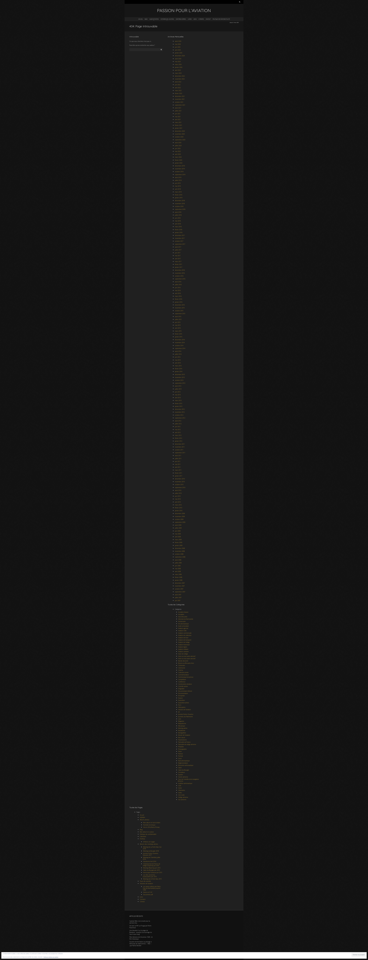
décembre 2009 (180, 513)
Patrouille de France (184, 742)
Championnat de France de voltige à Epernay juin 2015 (151, 864)
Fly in (179, 705)
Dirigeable (181, 689)
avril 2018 (178, 224)
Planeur (180, 754)
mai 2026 (178, 44)
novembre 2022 (180, 79)
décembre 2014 (180, 340)
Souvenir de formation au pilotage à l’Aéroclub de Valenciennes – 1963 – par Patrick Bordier (140, 943)
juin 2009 (177, 531)
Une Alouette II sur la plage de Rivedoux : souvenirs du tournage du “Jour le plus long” (140, 932)
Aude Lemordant (183, 626)
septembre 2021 (180, 105)
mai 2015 (178, 325)
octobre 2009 (179, 519)
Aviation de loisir (183, 638)
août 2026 (178, 41)
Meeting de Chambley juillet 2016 (151, 858)
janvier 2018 (178, 232)
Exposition (181, 700)
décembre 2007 (180, 583)
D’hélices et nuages (149, 842)
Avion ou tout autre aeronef (186, 658)
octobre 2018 (179, 206)
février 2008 (178, 577)
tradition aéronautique (185, 783)
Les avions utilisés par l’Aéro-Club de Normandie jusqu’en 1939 (152, 888)
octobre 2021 (179, 102)
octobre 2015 (179, 311)
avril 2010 (178, 502)
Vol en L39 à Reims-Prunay (151, 827)
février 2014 (178, 369)
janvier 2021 (178, 128)
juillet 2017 (178, 250)
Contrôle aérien (181, 19)
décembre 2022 (180, 76)
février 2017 (178, 264)
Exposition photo (183, 703)
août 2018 (178, 212)
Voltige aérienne (183, 797)
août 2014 (178, 351)
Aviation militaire (183, 649)
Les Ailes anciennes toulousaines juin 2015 (150, 875)
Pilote (180, 751)
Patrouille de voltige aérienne (187, 744)
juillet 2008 (178, 563)
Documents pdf (148, 894)
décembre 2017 (180, 235)
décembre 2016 (180, 270)
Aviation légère (182, 647)
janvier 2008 (178, 580)
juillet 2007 (178, 597)
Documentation (183, 693)
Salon (180, 768)
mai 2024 (178, 61)
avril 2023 (178, 70)
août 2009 (178, 525)
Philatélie (181, 747)
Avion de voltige (183, 654)
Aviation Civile (182, 631)
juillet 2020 (178, 145)
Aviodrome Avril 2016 (149, 861)
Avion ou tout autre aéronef (186, 656)
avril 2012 (178, 432)
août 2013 (178, 386)
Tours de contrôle (145, 881)
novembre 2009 (180, 516)
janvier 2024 (178, 67)
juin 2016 (177, 287)
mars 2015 (178, 331)
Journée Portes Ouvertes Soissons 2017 (150, 854)
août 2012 (178, 421)
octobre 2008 (179, 554)
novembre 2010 (180, 482)
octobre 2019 (179, 171)
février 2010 (178, 508)
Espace (180, 698)
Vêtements (181, 790)
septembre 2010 (180, 487)
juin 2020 (177, 148)
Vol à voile (181, 795)
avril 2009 (178, 537)
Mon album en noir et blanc (151, 822)
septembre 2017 (180, 244)
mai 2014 (178, 360)
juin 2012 (177, 426)
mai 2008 (178, 568)
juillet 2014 (178, 354)
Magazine (181, 721)
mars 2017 (178, 261)
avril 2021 (178, 119)
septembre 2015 (180, 313)
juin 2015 (177, 322)
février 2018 (178, 230)
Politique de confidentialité (221, 19)
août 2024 (178, 59)
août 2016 (178, 282)
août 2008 (178, 560)
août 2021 (178, 108)
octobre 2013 (179, 380)
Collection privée (183, 672)
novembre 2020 (180, 134)
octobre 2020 (179, 137)
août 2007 (178, 595)
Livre (179, 719)
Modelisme (181, 730)
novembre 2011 (180, 447)
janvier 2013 (178, 406)
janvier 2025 (178, 53)
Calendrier (143, 836)
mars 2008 (178, 574)
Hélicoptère (181, 707)
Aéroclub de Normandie (185, 619)
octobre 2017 (179, 241)
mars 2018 (178, 227)
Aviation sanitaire (183, 651)
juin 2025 (177, 47)
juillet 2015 (178, 319)
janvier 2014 (178, 371)
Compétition (182, 679)
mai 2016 (178, 290)
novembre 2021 (180, 99)
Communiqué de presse (185, 677)
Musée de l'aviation (184, 735)
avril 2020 (178, 154)
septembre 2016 (180, 279)
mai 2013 (178, 395)
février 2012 (178, 438)
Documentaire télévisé (185, 691)
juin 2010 (177, 496)
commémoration (183, 675)
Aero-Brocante (182, 617)
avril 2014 (178, 363)
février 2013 (178, 403)
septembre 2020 (180, 140)
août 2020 (178, 143)
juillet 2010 (178, 493)
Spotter (180, 775)
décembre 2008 (180, 548)
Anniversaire (182, 621)
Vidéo (180, 793)
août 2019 (178, 177)
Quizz (180, 758)
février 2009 (178, 542)
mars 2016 (178, 296)
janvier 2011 (178, 476)
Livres (190, 19)
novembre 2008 (180, 551)
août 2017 (178, 247)
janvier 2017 (178, 267)
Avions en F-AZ (147, 892)
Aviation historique (184, 645)
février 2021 (178, 125)
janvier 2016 (178, 302)
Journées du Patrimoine (185, 716)
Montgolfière (182, 733)
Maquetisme (182, 723)
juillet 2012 (178, 424)
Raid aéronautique (184, 761)
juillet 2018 (178, 215)
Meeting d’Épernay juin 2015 (151, 868)
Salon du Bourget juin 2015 (151, 870)
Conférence (181, 682)
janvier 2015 (178, 337)
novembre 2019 (180, 169)
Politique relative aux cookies (51, 957)
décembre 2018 (180, 200)
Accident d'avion (183, 612)
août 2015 (178, 316)
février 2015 (178, 334)
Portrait (180, 756)
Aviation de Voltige (184, 642)
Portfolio (142, 839)
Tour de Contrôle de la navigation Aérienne (188, 780)
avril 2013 (178, 398)
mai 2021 (178, 117)
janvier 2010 (178, 511)
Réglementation (183, 763)
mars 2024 (178, 64)
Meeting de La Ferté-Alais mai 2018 (152, 848)
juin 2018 (177, 218)
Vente (180, 788)
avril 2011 (178, 467)
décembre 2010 (180, 479)
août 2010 (178, 490)
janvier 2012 (178, 441)
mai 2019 (178, 186)
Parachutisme (182, 740)
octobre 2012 (179, 415)
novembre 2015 (180, 308)
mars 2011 (178, 470)
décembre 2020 (180, 131)
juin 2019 (177, 183)
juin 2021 (177, 114)
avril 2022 (178, 88)
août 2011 (178, 455)
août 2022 (178, 82)
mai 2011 (178, 464)
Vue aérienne (182, 799)
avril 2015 (178, 328)
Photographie (182, 749)
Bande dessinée (183, 661)
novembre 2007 (180, 586)
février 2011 (178, 473)
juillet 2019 (178, 180)
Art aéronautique (183, 624)
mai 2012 (178, 429)
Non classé (181, 737)
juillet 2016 (178, 284)
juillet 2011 (178, 458)
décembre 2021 (180, 96)
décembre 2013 (180, 374)
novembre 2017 (180, 238)
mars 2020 (178, 157)
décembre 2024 (180, 56)
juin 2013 (177, 392)
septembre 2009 (180, 522)
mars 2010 (178, 505)
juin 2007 (177, 600)
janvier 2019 (178, 198)
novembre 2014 (180, 342)
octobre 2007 (179, 589)
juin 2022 (177, 85)
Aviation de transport (184, 640)
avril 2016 (178, 293)
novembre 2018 (180, 203)
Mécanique (181, 726)
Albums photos (154, 19)
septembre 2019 (180, 174)
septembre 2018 (180, 209)
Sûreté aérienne (183, 777)
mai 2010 (178, 499)
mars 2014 (178, 366)
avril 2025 (178, 50)
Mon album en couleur (147, 832)
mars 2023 (178, 73)
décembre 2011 (180, 444)
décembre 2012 (180, 409)
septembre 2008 (180, 557)
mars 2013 (178, 400)
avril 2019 (178, 189)
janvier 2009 (178, 545)
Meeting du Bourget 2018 (151, 851)
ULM (179, 786)
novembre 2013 (180, 377)
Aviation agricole (183, 628)
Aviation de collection (184, 635)
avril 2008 (178, 571)
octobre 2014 (179, 345)
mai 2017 (178, 256)
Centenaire (181, 665)
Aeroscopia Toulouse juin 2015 (152, 872)
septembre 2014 (180, 348)
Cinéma (180, 670)
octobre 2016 (179, 276)
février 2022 (178, 93)
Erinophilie (181, 696)
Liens (195, 19)
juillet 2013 (178, 389)
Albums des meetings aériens (149, 844)
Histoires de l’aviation (167, 19)
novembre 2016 (180, 273)
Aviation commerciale (184, 633)
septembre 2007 (180, 592)
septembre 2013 (180, 383)
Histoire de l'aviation (184, 709)
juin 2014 (177, 357)
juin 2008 (177, 566)
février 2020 (178, 160)
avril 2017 (178, 258)
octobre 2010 (179, 484)
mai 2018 (178, 221)
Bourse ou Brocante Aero (186, 663)
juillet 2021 (178, 111)
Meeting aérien (182, 728)
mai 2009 (178, 534)
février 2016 (178, 299)
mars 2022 (178, 90)
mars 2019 (178, 192)
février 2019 (178, 195)
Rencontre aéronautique (185, 765)
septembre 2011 (180, 453)
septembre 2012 (180, 418)
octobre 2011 (179, 450)
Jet (179, 712)
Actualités (181, 614)
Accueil (140, 19)
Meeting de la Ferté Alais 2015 (152, 879)
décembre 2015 (180, 305)
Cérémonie (181, 668)
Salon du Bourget (183, 770)
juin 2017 (177, 253)
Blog (146, 19)
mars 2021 (178, 122)
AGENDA (142, 817)
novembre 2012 (180, 412)
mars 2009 (178, 539)
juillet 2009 (178, 528)
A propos (201, 19)
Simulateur (181, 772)
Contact (208, 19)
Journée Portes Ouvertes (185, 714)
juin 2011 (177, 461)
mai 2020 (178, 151)
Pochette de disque (149, 825)
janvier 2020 (178, 163)
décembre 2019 (180, 166)
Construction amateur (185, 684)
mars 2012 (178, 435)
